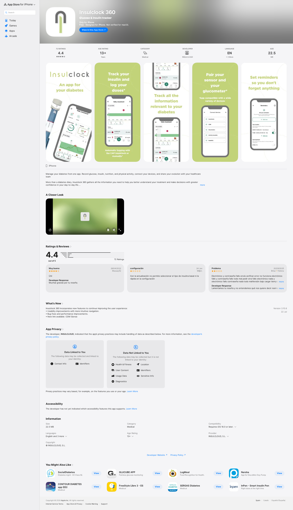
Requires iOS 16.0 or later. (221, 427)
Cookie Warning (91, 504)
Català (265, 500)
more (202, 185)
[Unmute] (114, 230)
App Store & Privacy (74, 504)
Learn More (132, 391)
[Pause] (108, 230)
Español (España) (278, 500)
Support (104, 504)
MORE (281, 281)
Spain (258, 500)
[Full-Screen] (119, 230)
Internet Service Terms (54, 504)
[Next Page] (290, 278)
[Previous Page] (43, 278)
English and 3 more (55, 436)
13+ (129, 436)
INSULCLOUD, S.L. (217, 436)
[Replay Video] (50, 230)
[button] (20, 20)
